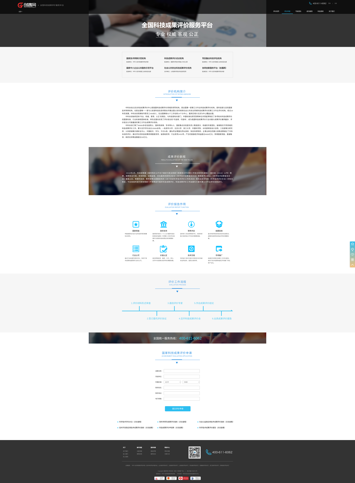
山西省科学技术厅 (183, 465)
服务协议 (153, 454)
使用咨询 (139, 454)
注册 (336, 3)
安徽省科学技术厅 (204, 465)
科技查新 (321, 11)
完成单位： (159, 376)
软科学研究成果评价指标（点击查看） (173, 422)
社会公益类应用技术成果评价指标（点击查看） (216, 422)
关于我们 (332, 11)
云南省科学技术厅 (173, 465)
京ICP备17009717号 (192, 471)
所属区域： (159, 382)
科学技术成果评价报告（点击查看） (212, 428)
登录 (329, 3)
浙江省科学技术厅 (214, 465)
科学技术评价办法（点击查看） (131, 422)
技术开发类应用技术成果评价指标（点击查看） (136, 428)
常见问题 (167, 451)
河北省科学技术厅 (193, 465)
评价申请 (287, 11)
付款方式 (167, 454)
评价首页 (276, 11)
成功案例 (309, 11)
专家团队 (298, 11)
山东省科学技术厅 (163, 465)
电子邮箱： (159, 399)
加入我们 (125, 454)
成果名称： (159, 371)
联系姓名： (159, 387)
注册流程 (139, 451)
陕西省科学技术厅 (224, 465)
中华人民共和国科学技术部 (138, 465)
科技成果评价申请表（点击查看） (171, 428)
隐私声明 (153, 451)
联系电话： (159, 393)
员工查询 (125, 456)
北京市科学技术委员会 (151, 465)
